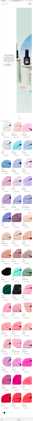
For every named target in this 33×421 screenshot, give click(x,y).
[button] (28, 4)
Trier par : (19, 116)
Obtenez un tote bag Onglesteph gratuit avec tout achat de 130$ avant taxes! (16, 0)
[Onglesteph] (5, 4)
